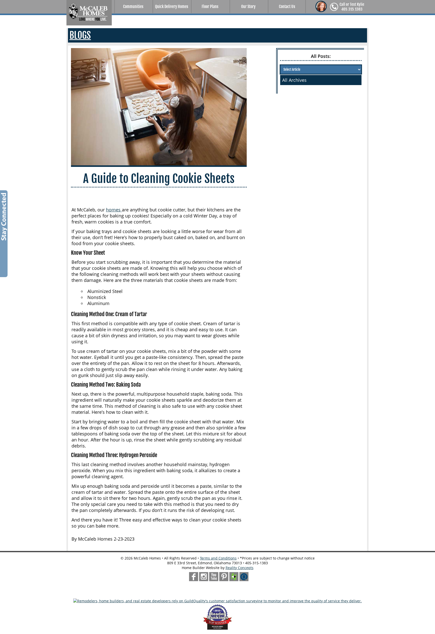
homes (114, 210)
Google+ (213, 576)
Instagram (203, 576)
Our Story (248, 6)
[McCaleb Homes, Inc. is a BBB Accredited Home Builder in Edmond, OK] (217, 593)
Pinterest (223, 576)
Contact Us (287, 6)
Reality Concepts (239, 567)
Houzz (233, 576)
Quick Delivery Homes (171, 6)
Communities (133, 6)
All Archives (294, 80)
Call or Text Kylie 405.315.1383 (352, 7)
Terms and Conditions (218, 558)
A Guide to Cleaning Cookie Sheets (159, 178)
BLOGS (80, 35)
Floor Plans (210, 6)
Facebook (193, 576)
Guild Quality (243, 576)
